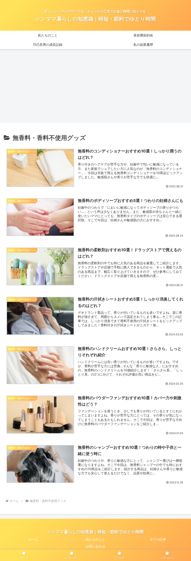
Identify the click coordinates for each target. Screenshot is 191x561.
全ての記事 (158, 539)
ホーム (33, 539)
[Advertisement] (95, 87)
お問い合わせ (95, 546)
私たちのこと (95, 539)
